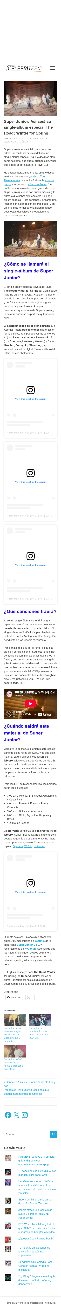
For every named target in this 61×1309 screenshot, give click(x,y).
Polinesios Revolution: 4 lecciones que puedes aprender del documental (26, 1092)
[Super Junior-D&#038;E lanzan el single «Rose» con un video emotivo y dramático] (15, 1020)
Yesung (39, 941)
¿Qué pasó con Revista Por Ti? (36, 1238)
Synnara (18, 846)
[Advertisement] (30, 30)
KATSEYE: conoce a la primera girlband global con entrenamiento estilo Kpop (36, 1160)
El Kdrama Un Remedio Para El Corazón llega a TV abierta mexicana (36, 1265)
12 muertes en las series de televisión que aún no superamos (34, 1251)
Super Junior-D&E (28, 945)
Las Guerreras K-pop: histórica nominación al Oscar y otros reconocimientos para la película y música (37, 1187)
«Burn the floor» (37, 184)
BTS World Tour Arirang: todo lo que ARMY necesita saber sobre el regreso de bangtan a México (37, 1228)
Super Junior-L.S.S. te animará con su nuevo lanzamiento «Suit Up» (39, 1032)
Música (24, 141)
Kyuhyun (30, 948)
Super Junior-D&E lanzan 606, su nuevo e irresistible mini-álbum (13, 1064)
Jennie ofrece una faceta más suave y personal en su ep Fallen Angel (35, 1213)
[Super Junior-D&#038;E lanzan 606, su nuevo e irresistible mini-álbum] (15, 1051)
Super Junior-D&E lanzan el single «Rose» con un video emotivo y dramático (13, 1034)
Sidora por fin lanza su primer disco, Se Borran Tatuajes (35, 1201)
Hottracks (39, 846)
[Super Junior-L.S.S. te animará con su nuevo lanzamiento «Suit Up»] (40, 1020)
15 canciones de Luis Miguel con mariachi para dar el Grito (37, 1173)
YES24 (28, 846)
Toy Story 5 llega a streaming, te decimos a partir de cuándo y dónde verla (36, 1280)
